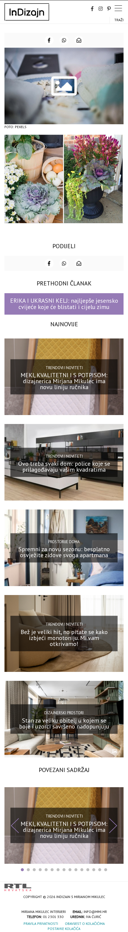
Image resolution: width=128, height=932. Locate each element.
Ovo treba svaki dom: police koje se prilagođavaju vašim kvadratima (64, 466)
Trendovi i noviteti (64, 367)
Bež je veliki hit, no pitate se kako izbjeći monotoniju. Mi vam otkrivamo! (64, 637)
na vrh (118, 885)
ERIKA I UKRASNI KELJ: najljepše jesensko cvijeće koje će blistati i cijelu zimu (64, 304)
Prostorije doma (64, 541)
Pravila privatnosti (41, 923)
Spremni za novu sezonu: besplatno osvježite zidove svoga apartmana (64, 552)
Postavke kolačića (64, 928)
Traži (119, 20)
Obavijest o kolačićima (85, 923)
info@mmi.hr (95, 911)
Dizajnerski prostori (64, 712)
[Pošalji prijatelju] (78, 40)
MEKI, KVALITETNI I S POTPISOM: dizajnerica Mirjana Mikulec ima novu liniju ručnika (64, 381)
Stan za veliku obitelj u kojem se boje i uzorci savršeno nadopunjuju (64, 723)
